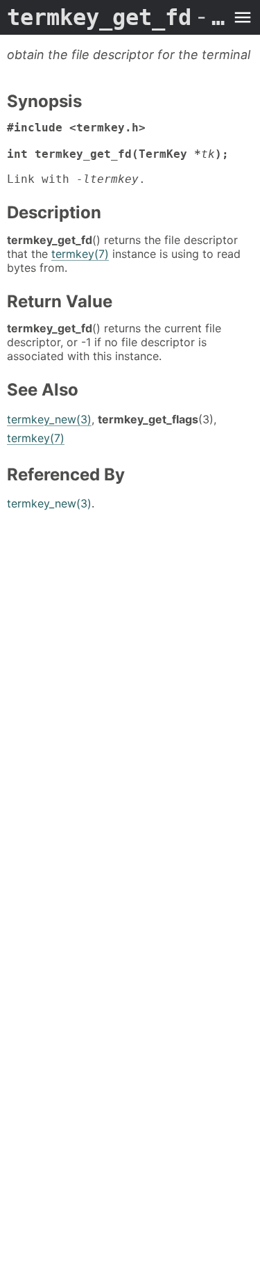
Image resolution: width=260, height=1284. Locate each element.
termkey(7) (80, 254)
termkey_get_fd (116, 17)
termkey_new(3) (49, 419)
